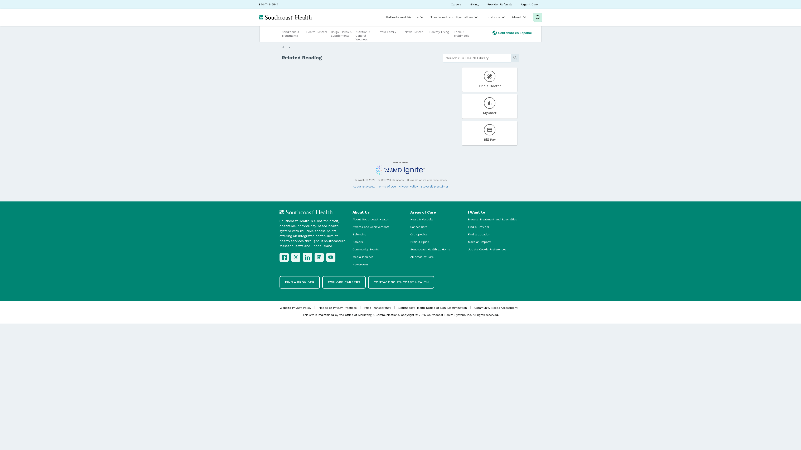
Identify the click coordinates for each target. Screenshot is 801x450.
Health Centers (316, 32)
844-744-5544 (268, 4)
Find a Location (479, 234)
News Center (414, 32)
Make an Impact (479, 242)
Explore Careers (344, 282)
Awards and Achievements (371, 227)
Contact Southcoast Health (401, 282)
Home (286, 47)
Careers (456, 4)
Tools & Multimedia (461, 33)
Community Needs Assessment (496, 307)
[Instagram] (319, 257)
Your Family (388, 32)
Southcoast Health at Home (430, 249)
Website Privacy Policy (295, 307)
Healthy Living (439, 32)
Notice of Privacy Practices (338, 307)
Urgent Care (529, 4)
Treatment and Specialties (451, 17)
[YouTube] (330, 257)
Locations (492, 17)
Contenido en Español (515, 33)
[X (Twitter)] (295, 257)
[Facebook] (284, 257)
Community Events (366, 249)
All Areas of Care (422, 257)
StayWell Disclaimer (434, 186)
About (516, 17)
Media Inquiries (363, 257)
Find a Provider (478, 227)
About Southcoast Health (371, 219)
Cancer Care (418, 227)
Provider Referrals (500, 4)
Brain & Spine (419, 242)
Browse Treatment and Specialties (492, 219)
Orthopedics (418, 234)
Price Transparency (377, 307)
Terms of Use (386, 186)
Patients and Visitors (402, 17)
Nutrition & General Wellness (362, 35)
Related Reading (302, 58)
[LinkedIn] (307, 257)
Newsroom (360, 264)
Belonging (359, 234)
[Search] (537, 17)
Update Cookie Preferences (487, 249)
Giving (474, 4)
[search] (477, 58)
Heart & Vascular (422, 219)
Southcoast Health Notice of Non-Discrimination (432, 307)
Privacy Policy (408, 186)
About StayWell (364, 186)
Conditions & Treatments (290, 33)
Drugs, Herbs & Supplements (341, 33)
